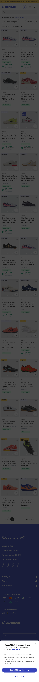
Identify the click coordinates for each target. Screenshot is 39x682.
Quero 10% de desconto (19, 670)
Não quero (19, 676)
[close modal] (36, 643)
